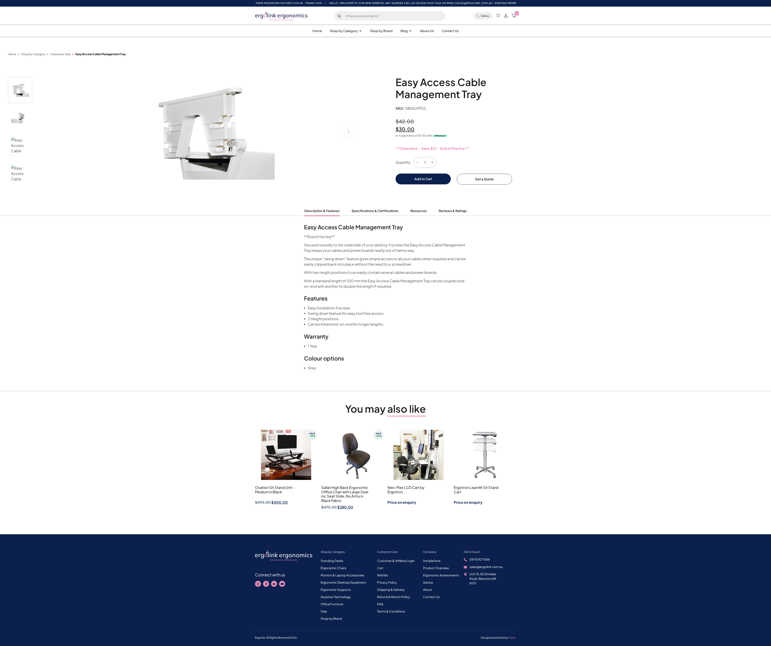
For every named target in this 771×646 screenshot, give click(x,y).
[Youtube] (282, 584)
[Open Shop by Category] (360, 30)
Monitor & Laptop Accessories (342, 575)
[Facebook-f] (266, 584)
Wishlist (382, 575)
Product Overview (436, 568)
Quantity (403, 162)
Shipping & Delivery (391, 589)
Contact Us (431, 597)
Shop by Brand (331, 618)
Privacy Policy (387, 582)
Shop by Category (33, 54)
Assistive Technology (336, 597)
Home (12, 54)
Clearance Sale (60, 54)
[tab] (322, 212)
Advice (428, 582)
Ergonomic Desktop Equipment (343, 582)
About (427, 589)
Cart (380, 568)
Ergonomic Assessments (441, 575)
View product (286, 513)
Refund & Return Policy (393, 597)
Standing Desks (332, 561)
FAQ (380, 604)
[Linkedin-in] (274, 584)
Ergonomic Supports (336, 589)
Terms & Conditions (391, 611)
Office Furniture (332, 604)
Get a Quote (484, 179)
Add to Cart (423, 179)
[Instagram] (258, 584)
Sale (324, 611)
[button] (349, 132)
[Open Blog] (410, 30)
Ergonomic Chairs (333, 568)
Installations (432, 561)
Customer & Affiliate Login (396, 561)
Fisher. (512, 637)
